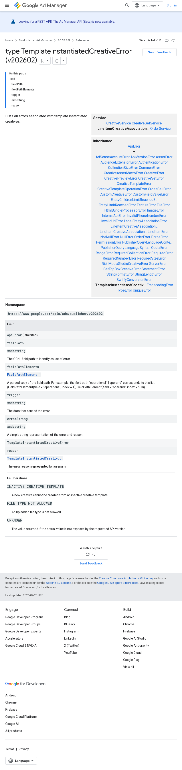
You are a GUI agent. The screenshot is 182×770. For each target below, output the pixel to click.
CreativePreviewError (120, 178)
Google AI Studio (134, 638)
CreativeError (154, 173)
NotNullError (109, 237)
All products (13, 731)
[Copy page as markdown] (57, 60)
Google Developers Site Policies (117, 582)
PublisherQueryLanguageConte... (147, 242)
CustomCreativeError (116, 194)
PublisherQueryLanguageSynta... (125, 248)
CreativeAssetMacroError (123, 173)
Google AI (12, 724)
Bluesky (69, 624)
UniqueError (142, 290)
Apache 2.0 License (58, 582)
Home (9, 40)
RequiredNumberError (119, 258)
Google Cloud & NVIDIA (21, 645)
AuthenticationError (153, 162)
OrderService (160, 128)
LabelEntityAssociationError (145, 221)
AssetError (164, 157)
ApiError (134, 146)
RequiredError (162, 253)
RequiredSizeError (151, 258)
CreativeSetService (147, 123)
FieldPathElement (22, 374)
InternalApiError (114, 216)
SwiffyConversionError (134, 280)
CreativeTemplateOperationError (122, 189)
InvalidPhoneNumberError (146, 216)
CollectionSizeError (123, 168)
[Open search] (127, 5)
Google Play (131, 660)
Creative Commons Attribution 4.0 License (125, 578)
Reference (82, 40)
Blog (67, 617)
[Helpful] (166, 40)
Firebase (129, 631)
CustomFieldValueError (150, 194)
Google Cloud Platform (21, 716)
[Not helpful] (173, 40)
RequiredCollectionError (132, 253)
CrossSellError (159, 189)
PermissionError (108, 242)
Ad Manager (53, 5)
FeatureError (146, 205)
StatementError (153, 269)
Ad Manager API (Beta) (75, 21)
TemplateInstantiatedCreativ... (35, 458)
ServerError (158, 264)
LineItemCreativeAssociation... (134, 226)
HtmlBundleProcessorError (125, 210)
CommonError (149, 168)
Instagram (71, 631)
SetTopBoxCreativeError (122, 269)
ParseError (159, 237)
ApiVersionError (143, 157)
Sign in (172, 5)
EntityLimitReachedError (117, 205)
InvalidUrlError (112, 221)
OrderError (142, 237)
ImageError (155, 210)
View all (128, 667)
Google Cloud (132, 652)
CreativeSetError (151, 178)
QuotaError (159, 248)
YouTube (70, 652)
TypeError (124, 290)
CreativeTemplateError (134, 184)
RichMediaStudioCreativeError (125, 264)
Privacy (24, 749)
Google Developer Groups (23, 624)
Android (128, 617)
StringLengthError (148, 274)
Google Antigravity (136, 645)
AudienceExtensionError (119, 162)
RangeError (104, 253)
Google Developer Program (24, 617)
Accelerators (14, 638)
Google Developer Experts (23, 631)
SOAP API (64, 40)
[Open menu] (7, 5)
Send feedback (159, 52)
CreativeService (118, 123)
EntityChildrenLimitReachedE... (134, 200)
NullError (126, 237)
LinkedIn (70, 638)
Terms (9, 749)
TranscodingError (160, 285)
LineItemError (158, 232)
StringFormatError (120, 274)
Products (24, 40)
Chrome (129, 624)
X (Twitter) (71, 645)
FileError (163, 205)
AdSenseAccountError (113, 157)
